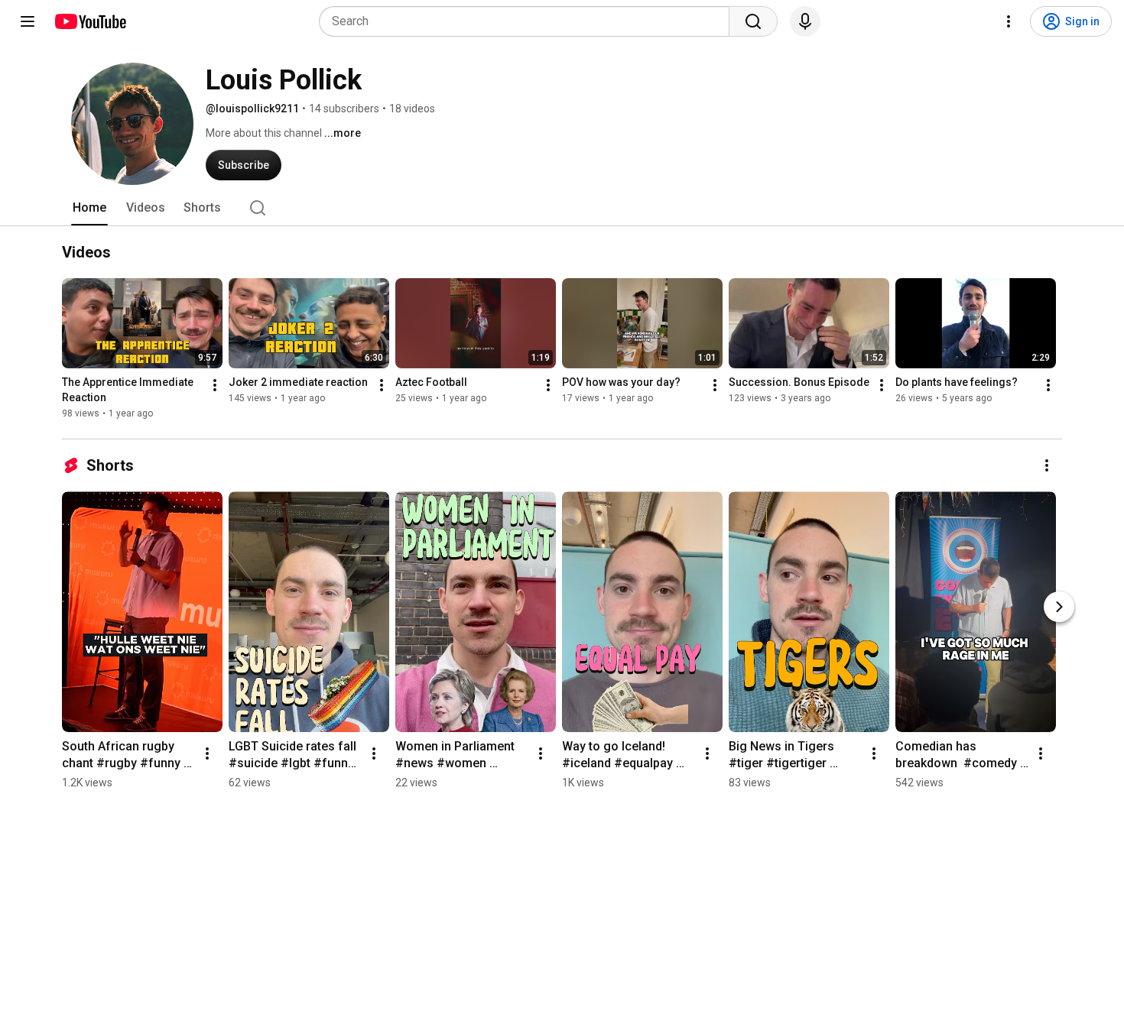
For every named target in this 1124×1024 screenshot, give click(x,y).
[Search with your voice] (805, 21)
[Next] (1059, 606)
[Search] (753, 21)
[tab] (89, 208)
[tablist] (562, 208)
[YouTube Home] (90, 21)
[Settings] (1008, 21)
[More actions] (215, 385)
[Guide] (27, 21)
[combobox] (529, 21)
